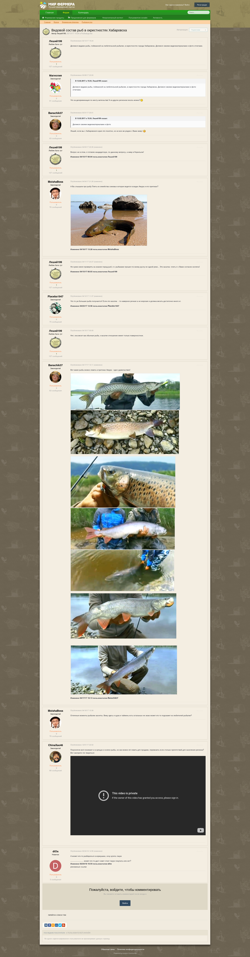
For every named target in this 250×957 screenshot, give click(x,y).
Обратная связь (108, 949)
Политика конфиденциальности (130, 949)
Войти (125, 903)
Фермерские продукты (54, 17)
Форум (65, 12)
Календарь (83, 12)
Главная (49, 12)
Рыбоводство (86, 33)
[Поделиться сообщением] (205, 41)
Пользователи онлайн (137, 17)
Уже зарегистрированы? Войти (177, 5)
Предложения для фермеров (83, 17)
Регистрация (202, 5)
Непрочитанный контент (112, 17)
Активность (157, 17)
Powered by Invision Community (125, 953)
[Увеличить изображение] (125, 391)
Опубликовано (81, 40)
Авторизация (182, 29)
